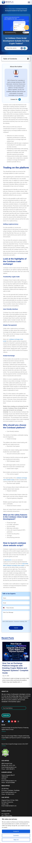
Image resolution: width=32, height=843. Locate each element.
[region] (16, 830)
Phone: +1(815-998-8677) (8, 769)
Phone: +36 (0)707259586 (8, 782)
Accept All (16, 831)
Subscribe (6, 715)
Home (6, 8)
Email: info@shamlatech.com (9, 767)
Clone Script (12, 8)
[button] (22, 48)
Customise (16, 835)
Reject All (16, 839)
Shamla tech (8, 560)
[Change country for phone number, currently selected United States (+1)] (4, 607)
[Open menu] (28, 2)
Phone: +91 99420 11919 (8, 794)
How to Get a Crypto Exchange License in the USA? (15, 744)
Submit (16, 628)
